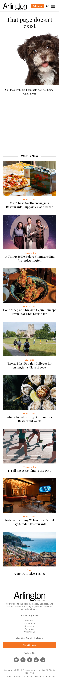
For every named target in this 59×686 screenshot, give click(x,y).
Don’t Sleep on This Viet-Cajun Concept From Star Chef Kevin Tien (29, 312)
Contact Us (29, 623)
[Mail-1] (16, 659)
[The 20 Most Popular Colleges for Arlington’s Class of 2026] (29, 339)
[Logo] (15, 6)
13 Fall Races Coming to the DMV (29, 470)
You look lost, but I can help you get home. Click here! (29, 91)
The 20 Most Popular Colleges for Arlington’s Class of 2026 (29, 365)
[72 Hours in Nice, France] (29, 549)
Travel (29, 570)
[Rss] (42, 659)
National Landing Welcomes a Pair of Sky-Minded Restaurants (29, 522)
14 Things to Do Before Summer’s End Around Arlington (30, 258)
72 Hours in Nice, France (29, 573)
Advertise (29, 629)
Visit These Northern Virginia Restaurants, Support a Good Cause (29, 205)
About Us (29, 620)
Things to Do (29, 253)
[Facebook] (29, 659)
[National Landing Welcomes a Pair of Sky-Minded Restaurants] (29, 495)
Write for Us (29, 631)
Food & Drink (29, 199)
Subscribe (29, 626)
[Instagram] (22, 659)
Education (29, 360)
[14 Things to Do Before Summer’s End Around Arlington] (29, 232)
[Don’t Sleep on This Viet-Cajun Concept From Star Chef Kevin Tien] (29, 285)
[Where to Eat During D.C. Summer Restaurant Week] (29, 392)
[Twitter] (36, 659)
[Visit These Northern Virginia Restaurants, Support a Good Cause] (29, 178)
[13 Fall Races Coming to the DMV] (29, 446)
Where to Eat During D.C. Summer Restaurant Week (29, 419)
